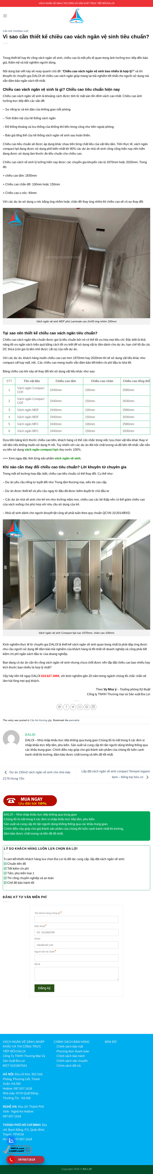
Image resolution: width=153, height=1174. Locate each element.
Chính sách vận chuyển (72, 1060)
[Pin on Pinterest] (87, 707)
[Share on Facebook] (66, 707)
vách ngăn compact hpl (41, 449)
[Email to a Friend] (80, 707)
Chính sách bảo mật (70, 1046)
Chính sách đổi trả (69, 1065)
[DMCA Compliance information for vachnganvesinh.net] (17, 1149)
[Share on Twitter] (73, 707)
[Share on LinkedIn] (93, 707)
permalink (74, 720)
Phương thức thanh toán (73, 1051)
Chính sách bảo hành (71, 1056)
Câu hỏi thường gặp (15, 31)
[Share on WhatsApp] (60, 707)
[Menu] (5, 15)
